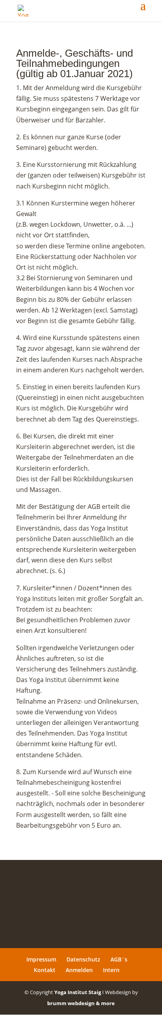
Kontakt (44, 970)
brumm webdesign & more (81, 1003)
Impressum (41, 959)
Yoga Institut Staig (77, 992)
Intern (111, 970)
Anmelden (79, 970)
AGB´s (118, 959)
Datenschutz (83, 959)
